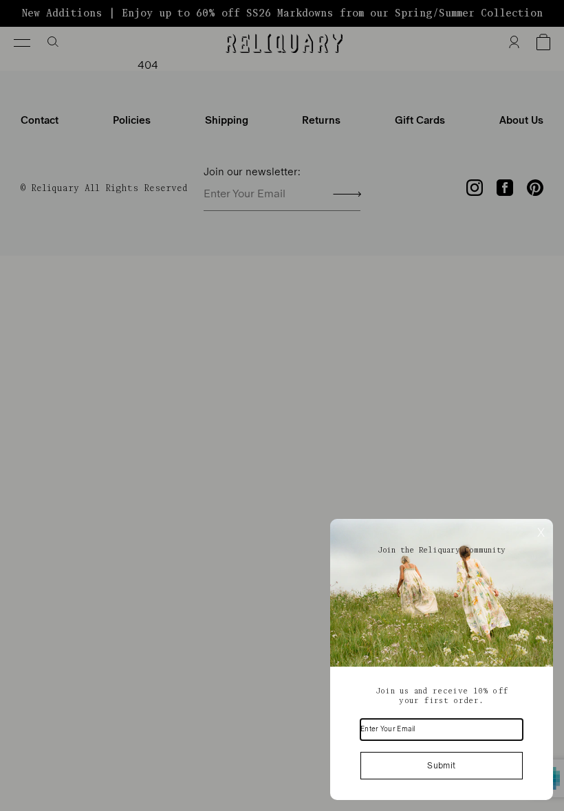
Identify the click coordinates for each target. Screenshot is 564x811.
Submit (441, 766)
